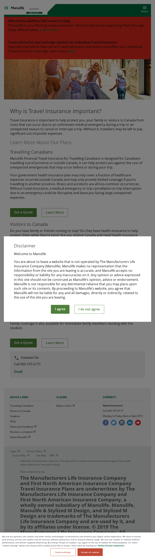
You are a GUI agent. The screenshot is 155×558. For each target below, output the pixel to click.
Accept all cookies (90, 552)
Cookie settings (63, 552)
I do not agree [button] (89, 309)
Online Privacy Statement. (111, 545)
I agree (60, 309)
